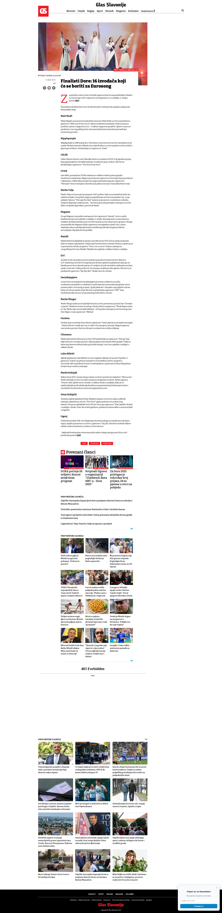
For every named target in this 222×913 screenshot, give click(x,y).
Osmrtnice (147, 11)
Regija (90, 11)
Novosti (70, 11)
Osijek (81, 11)
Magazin (121, 11)
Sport (100, 11)
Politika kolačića (96, 900)
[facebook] (54, 88)
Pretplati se (198, 906)
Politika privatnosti (84, 900)
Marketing (73, 900)
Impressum (107, 900)
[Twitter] (44, 88)
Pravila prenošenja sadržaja (121, 900)
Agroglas (149, 900)
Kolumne (133, 11)
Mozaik (109, 11)
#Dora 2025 (94, 443)
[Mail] (49, 88)
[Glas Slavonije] (43, 16)
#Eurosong (107, 443)
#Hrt (84, 443)
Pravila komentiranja (137, 900)
